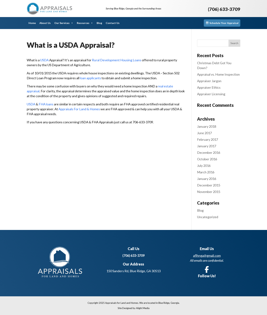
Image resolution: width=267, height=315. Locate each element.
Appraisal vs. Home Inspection (218, 74)
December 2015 (208, 185)
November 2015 (208, 192)
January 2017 (206, 146)
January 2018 (206, 126)
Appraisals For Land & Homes (79, 109)
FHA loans (46, 104)
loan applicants (91, 78)
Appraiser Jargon (209, 81)
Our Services (62, 22)
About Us (45, 22)
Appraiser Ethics (209, 87)
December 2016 (208, 153)
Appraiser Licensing (211, 94)
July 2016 (204, 166)
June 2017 (204, 133)
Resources (83, 22)
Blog (99, 22)
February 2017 (207, 139)
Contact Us (113, 22)
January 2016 (206, 179)
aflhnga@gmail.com (207, 256)
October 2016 (207, 159)
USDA (44, 60)
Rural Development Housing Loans (117, 60)
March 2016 (205, 172)
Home (32, 22)
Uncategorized (207, 217)
